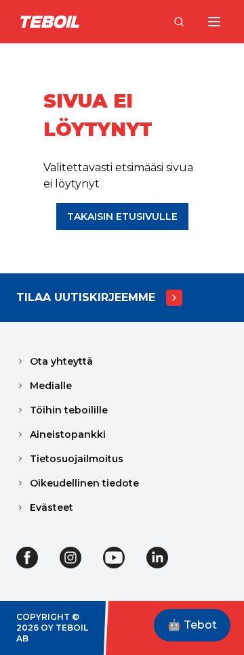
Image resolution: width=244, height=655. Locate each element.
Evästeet (51, 507)
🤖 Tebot (192, 624)
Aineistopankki (68, 434)
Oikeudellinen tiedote (84, 483)
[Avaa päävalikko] (214, 21)
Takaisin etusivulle (122, 216)
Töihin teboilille (69, 410)
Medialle (51, 386)
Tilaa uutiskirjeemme (85, 297)
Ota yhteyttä (61, 361)
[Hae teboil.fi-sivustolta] (179, 21)
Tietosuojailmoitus (76, 459)
